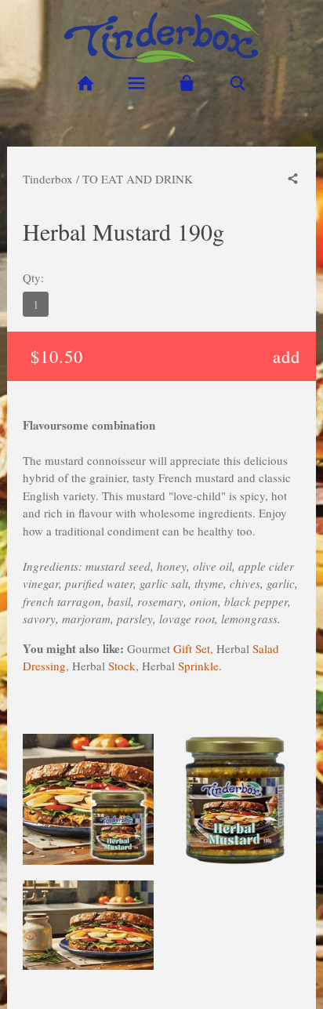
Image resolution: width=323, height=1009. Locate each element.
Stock (122, 665)
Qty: (33, 277)
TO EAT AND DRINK (137, 179)
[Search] (238, 83)
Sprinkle (198, 665)
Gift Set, (193, 648)
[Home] (85, 83)
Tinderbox (48, 179)
